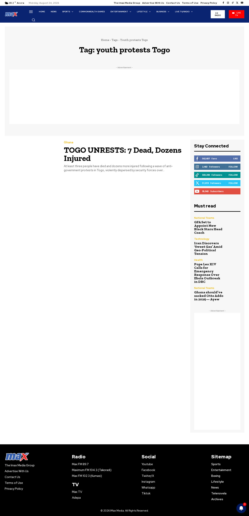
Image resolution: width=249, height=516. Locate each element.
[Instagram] (228, 3)
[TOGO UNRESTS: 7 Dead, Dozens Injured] (31, 157)
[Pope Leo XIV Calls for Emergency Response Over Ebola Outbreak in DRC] (233, 266)
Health (198, 260)
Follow (233, 166)
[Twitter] (237, 3)
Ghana (68, 142)
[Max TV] (11, 14)
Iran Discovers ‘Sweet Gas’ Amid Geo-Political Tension (208, 248)
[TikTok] (232, 3)
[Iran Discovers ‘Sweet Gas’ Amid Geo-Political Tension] (233, 244)
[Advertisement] (124, 97)
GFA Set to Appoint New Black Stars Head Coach (208, 227)
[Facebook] (223, 3)
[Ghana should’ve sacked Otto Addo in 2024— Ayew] (233, 294)
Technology (201, 239)
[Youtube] (242, 3)
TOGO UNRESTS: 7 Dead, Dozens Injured (122, 154)
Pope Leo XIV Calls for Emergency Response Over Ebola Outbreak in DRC (207, 273)
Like (235, 158)
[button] (33, 20)
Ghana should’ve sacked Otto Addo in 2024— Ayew (208, 295)
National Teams (204, 218)
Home (105, 40)
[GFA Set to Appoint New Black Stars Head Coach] (233, 223)
